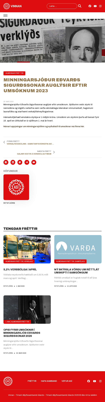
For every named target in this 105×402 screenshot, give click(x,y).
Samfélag (80, 261)
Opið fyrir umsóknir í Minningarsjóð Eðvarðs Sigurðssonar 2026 (21, 332)
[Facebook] (5, 162)
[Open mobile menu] (5, 15)
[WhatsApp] (19, 162)
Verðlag (28, 261)
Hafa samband (49, 381)
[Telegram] (26, 162)
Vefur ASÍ (67, 381)
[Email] (33, 162)
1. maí (8, 322)
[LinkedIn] (12, 162)
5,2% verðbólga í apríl (20, 269)
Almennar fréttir (14, 73)
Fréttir (32, 381)
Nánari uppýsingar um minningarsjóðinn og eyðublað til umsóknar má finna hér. (44, 126)
